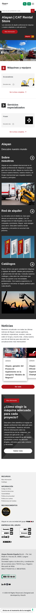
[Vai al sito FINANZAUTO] (7, 529)
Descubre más (7, 84)
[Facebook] (5, 584)
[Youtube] (10, 584)
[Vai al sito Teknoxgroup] (25, 533)
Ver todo (18, 387)
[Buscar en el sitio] (33, 11)
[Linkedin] (2, 584)
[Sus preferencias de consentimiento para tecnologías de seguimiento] (32, 609)
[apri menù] (33, 4)
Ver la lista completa (17, 92)
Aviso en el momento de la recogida (17, 610)
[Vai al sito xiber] (7, 542)
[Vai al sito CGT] (25, 529)
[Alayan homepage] (5, 3)
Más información (10, 31)
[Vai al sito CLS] (7, 537)
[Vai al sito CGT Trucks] (25, 537)
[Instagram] (7, 584)
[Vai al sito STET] (7, 533)
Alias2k (23, 595)
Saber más (18, 451)
